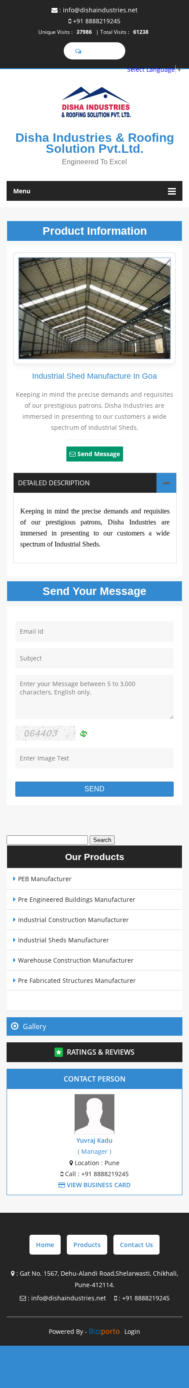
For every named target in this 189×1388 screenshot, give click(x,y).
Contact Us (136, 1244)
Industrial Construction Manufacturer (73, 919)
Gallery (34, 1026)
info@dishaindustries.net (100, 10)
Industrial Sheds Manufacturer (63, 940)
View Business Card (98, 1185)
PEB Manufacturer (45, 879)
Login (132, 1331)
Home (45, 1244)
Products (87, 1244)
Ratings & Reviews (100, 1052)
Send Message (98, 454)
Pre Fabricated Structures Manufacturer (77, 980)
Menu (21, 191)
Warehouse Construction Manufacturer (76, 960)
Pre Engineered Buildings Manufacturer (76, 899)
